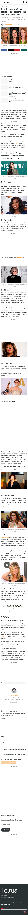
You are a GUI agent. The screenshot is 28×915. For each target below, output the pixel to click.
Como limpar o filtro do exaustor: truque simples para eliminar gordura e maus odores (17, 100)
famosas (15, 682)
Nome (3, 736)
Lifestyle (5, 6)
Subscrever (5, 829)
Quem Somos (16, 902)
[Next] (15, 107)
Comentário (4, 718)
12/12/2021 (16, 24)
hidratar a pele (19, 257)
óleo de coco (22, 682)
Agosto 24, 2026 (12, 96)
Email (3, 743)
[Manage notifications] (24, 912)
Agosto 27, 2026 (12, 82)
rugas (16, 143)
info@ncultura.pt (11, 897)
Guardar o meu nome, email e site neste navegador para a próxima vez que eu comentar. (14, 750)
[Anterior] (13, 107)
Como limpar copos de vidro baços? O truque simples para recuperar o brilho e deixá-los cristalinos (18, 93)
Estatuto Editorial (4, 902)
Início (2, 6)
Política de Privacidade (5, 904)
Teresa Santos (9, 24)
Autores (10, 902)
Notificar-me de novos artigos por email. (11, 759)
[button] (14, 35)
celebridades (9, 682)
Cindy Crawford (5, 537)
